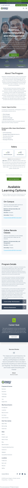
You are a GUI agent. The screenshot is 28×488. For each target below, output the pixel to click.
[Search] (17, 8)
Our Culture (4, 415)
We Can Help (4, 426)
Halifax (3, 468)
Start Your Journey (6, 420)
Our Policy (11, 479)
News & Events (5, 412)
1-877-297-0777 (6, 5)
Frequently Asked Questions (8, 447)
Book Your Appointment (21, 5)
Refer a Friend (5, 439)
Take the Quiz (14, 336)
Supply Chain (4, 401)
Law (3, 399)
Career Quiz (4, 428)
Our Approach (4, 407)
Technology (4, 394)
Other (3, 431)
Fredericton (4, 460)
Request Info (14, 55)
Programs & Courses (12, 21)
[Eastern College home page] (4, 8)
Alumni (3, 434)
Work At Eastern (5, 444)
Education (4, 391)
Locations (4, 410)
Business (21, 21)
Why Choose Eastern (7, 404)
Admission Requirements (10, 307)
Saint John (4, 463)
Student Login (5, 437)
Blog (3, 442)
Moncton (3, 465)
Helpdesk (4, 452)
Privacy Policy (4, 479)
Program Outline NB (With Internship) (12, 217)
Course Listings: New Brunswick (11, 301)
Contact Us (4, 449)
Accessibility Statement (7, 454)
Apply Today (4, 423)
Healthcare (4, 396)
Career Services (5, 417)
